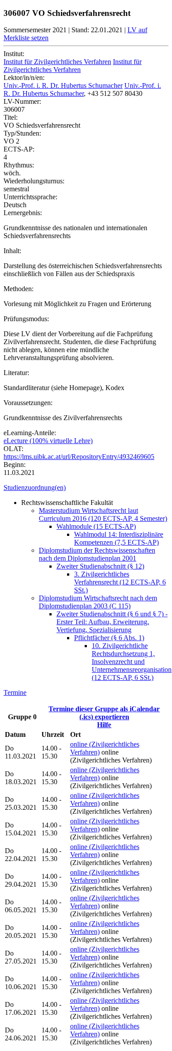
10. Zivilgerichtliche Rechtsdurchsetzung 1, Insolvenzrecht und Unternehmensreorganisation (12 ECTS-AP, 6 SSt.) (132, 661)
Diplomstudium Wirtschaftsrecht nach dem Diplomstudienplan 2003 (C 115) (98, 602)
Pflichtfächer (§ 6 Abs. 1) (109, 637)
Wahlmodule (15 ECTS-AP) (96, 526)
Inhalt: (12, 250)
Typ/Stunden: (22, 133)
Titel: (11, 117)
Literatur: (16, 372)
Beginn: (15, 464)
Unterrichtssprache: (30, 197)
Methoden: (19, 288)
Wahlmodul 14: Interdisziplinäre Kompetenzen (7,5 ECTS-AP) (118, 538)
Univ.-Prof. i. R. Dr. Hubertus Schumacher (63, 85)
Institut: (14, 53)
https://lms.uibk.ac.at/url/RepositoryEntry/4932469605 (79, 456)
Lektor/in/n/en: (24, 77)
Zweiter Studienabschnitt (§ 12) (100, 566)
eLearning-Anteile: (30, 432)
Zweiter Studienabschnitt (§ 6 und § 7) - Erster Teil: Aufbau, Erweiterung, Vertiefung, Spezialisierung (112, 622)
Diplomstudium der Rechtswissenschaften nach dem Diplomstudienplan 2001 (97, 554)
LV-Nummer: (22, 101)
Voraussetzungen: (28, 402)
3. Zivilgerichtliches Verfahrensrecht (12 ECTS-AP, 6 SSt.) (120, 582)
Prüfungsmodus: (26, 319)
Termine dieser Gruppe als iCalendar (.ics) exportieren (104, 713)
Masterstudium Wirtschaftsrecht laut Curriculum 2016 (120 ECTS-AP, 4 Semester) (103, 514)
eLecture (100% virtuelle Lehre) (48, 440)
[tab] (86, 488)
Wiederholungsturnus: (34, 181)
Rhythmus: (19, 165)
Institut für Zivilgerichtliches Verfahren (57, 61)
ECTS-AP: (19, 149)
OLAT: (13, 448)
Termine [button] (15, 692)
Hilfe (104, 724)
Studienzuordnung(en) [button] (35, 487)
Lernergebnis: (23, 212)
